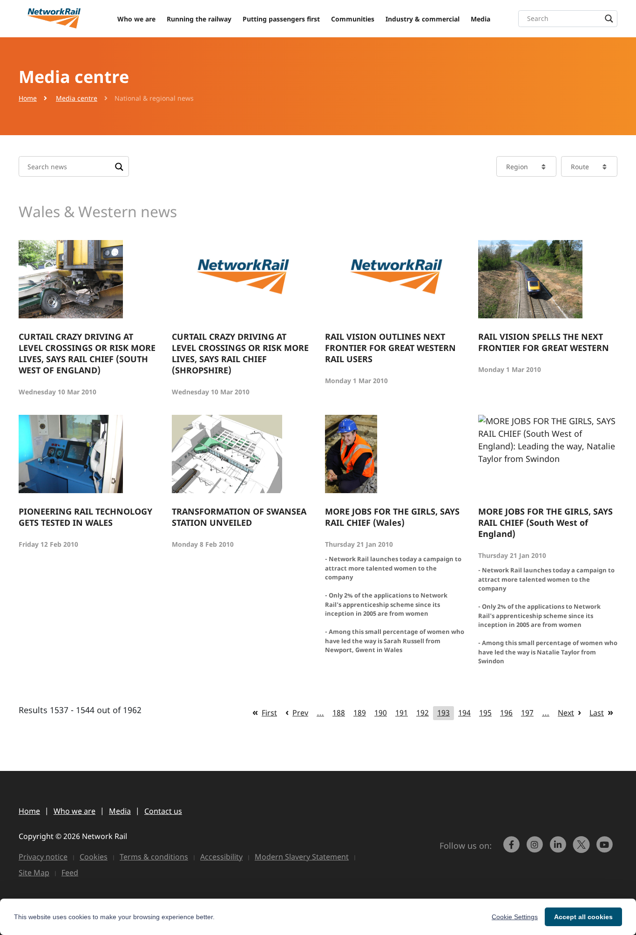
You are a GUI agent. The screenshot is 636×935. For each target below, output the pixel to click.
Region (517, 166)
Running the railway (199, 18)
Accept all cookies (583, 917)
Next (566, 713)
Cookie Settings (515, 917)
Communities (352, 18)
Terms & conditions (154, 857)
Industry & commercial (423, 18)
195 (485, 713)
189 (359, 713)
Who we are (136, 18)
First (269, 713)
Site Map (34, 872)
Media (480, 18)
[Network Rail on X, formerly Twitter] (582, 848)
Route (580, 166)
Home (28, 98)
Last (596, 713)
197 (527, 713)
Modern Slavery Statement (302, 857)
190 (380, 713)
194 (464, 713)
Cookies (94, 857)
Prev (300, 713)
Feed (69, 872)
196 (506, 713)
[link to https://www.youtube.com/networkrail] (605, 848)
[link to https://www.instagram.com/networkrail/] (536, 848)
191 (401, 713)
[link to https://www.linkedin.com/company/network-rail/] (559, 848)
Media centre (76, 98)
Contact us (163, 811)
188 (338, 713)
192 (422, 713)
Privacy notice (43, 857)
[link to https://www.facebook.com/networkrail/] (512, 848)
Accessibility (221, 857)
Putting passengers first (281, 18)
